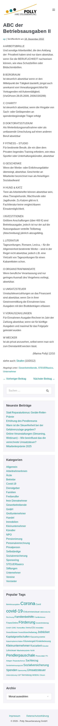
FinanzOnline (12, 623)
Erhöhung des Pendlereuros (21, 421)
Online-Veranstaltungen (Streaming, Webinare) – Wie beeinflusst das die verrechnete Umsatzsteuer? (26, 437)
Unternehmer (9, 371)
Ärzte (9, 475)
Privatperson (13, 547)
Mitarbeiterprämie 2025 (19, 446)
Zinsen (42, 675)
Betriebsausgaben (13, 604)
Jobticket (43, 632)
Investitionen (12, 632)
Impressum (14, 715)
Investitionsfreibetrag (27, 632)
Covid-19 (11, 483)
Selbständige (13, 551)
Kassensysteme (37, 637)
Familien (11, 492)
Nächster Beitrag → (44, 378)
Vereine (10, 577)
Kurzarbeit (36, 645)
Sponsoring (12, 560)
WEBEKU (35, 675)
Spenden (11, 670)
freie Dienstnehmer (16, 500)
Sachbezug (32, 660)
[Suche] (47, 390)
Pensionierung (14, 539)
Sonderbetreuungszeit (14, 665)
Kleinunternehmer (16, 526)
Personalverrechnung (18, 543)
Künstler (10, 530)
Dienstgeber (13, 488)
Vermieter (11, 581)
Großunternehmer (16, 513)
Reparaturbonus (19, 661)
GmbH (9, 509)
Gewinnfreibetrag (42, 623)
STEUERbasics (45, 368)
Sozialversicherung (16, 556)
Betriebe (10, 479)
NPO (9, 534)
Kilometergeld (29, 641)
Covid (38, 604)
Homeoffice (21, 628)
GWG (14, 628)
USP (19, 675)
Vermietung (26, 675)
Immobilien (12, 522)
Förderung (27, 622)
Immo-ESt (30, 627)
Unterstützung (11, 675)
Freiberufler (12, 496)
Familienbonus (39, 617)
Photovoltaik (40, 656)
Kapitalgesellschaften (18, 636)
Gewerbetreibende (28, 368)
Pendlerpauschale (20, 655)
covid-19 (14, 611)
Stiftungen (11, 568)
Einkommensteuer (31, 612)
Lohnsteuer (11, 650)
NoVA (32, 650)
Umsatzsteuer (36, 670)
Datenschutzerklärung (37, 715)
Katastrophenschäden (14, 641)
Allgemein (11, 467)
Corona (27, 603)
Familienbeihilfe (24, 616)
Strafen (20, 360)
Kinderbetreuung (43, 641)
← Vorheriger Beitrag (14, 378)
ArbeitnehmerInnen (16, 471)
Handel (10, 517)
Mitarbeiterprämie (23, 650)
